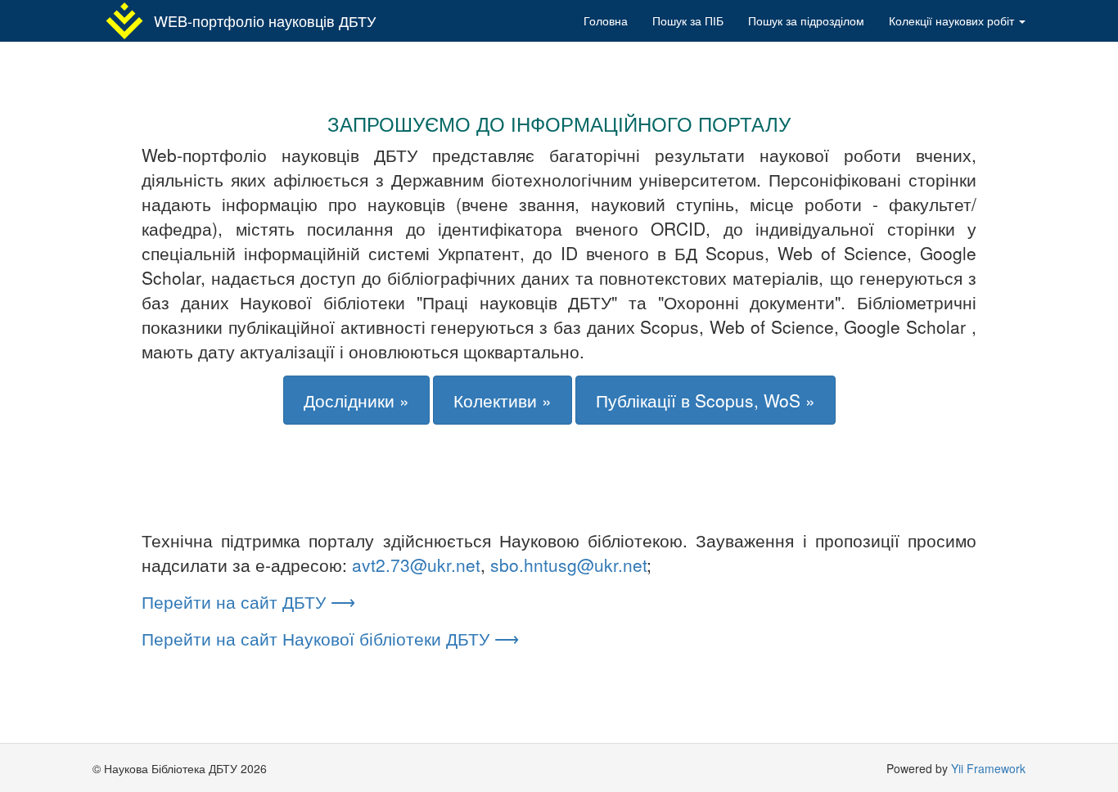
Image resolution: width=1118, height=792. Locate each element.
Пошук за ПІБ (688, 20)
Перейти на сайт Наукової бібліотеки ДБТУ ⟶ (330, 638)
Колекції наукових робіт (953, 20)
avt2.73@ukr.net (416, 564)
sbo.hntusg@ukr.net (568, 564)
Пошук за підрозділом (806, 20)
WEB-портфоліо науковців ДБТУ (265, 20)
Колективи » (502, 400)
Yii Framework (988, 768)
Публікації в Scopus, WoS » (705, 400)
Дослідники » (356, 400)
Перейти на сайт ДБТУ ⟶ (248, 601)
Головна (606, 20)
